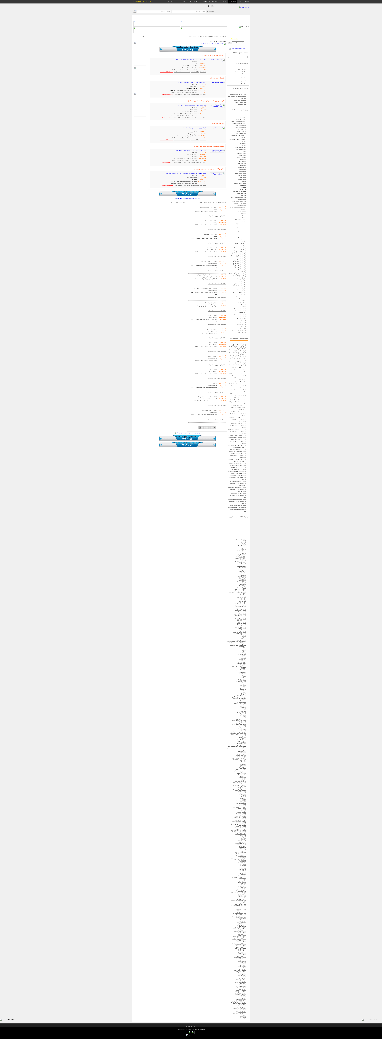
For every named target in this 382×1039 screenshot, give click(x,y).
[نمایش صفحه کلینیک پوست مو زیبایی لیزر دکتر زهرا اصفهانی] (217, 151)
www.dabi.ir (185, 1030)
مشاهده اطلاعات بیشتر (167, 71)
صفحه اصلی (246, 17)
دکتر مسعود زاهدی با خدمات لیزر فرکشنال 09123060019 (191, 105)
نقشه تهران (214, 1)
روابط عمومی (196, 1)
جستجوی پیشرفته (211, 11)
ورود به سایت (177, 1)
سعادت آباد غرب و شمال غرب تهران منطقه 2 (206, 265)
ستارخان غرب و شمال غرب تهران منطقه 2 (206, 333)
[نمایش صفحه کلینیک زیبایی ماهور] (219, 127)
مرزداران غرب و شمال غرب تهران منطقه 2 (206, 238)
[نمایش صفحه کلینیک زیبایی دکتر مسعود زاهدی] (217, 61)
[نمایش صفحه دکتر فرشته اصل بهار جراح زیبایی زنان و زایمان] (217, 174)
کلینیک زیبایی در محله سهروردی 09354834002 (193, 128)
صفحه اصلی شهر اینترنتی (243, 1)
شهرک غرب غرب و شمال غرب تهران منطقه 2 (206, 211)
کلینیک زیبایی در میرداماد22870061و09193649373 (192, 82)
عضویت (170, 1)
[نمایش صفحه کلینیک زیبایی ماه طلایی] (218, 82)
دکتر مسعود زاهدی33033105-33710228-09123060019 (190, 59)
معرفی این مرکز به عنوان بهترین (182, 71)
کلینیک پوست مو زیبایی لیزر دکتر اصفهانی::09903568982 (191, 150)
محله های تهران (232, 1)
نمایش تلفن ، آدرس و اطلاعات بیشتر (217, 216)
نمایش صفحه (203, 71)
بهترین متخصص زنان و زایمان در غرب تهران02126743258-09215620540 (186, 173)
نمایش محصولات (195, 71)
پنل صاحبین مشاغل (186, 1)
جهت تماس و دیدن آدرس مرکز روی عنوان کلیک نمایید (184, 69)
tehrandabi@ (234, 39)
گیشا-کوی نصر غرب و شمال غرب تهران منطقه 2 (205, 279)
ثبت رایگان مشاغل (205, 1)
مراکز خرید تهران (223, 1)
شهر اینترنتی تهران (191, 1026)
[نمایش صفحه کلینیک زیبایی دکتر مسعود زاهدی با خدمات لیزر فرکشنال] (217, 107)
